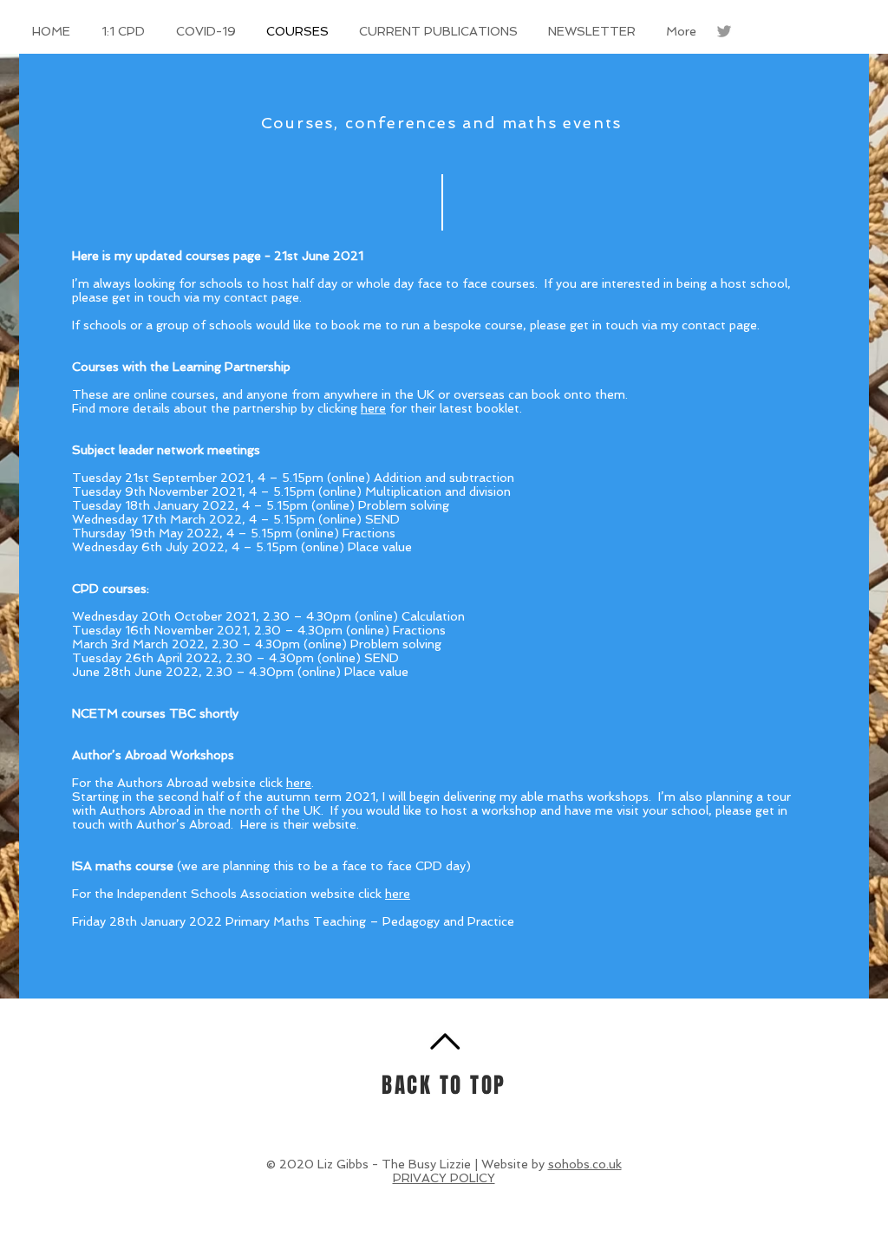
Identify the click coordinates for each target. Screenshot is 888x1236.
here (373, 408)
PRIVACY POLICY (444, 1178)
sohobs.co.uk (585, 1164)
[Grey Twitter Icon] (724, 31)
